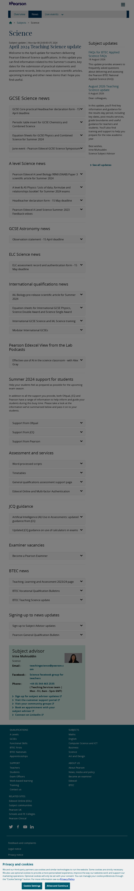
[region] (67, 875)
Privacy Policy (67, 879)
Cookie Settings (32, 885)
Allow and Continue (57, 885)
